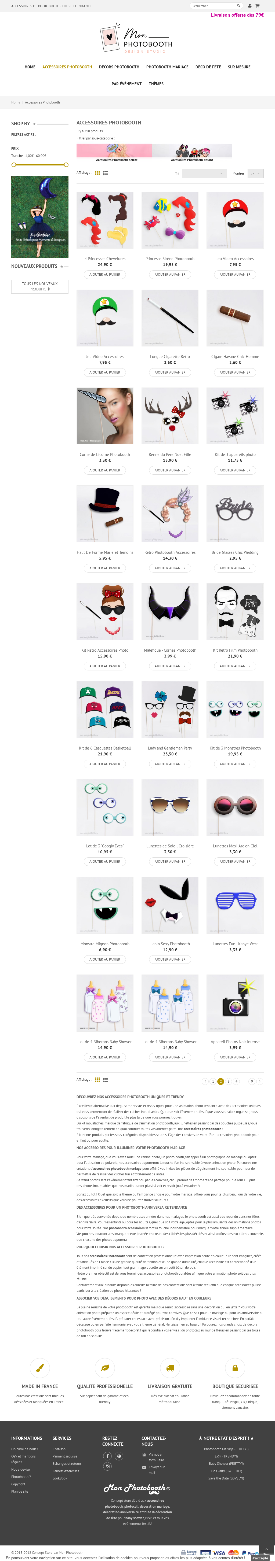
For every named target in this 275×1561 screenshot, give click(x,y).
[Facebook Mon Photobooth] (107, 1456)
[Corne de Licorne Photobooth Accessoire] (105, 416)
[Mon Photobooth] (137, 38)
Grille (97, 173)
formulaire (156, 1460)
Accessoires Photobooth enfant (192, 160)
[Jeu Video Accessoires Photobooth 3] (235, 220)
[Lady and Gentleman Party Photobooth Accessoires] (170, 709)
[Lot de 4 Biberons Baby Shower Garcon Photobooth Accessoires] (170, 1003)
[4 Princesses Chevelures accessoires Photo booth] (105, 220)
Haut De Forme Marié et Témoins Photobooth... (105, 554)
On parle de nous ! (24, 1449)
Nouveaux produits (34, 266)
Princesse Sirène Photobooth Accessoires (170, 261)
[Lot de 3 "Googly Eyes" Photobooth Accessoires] (105, 807)
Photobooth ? (21, 1476)
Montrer (238, 173)
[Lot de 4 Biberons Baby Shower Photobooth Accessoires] (105, 1003)
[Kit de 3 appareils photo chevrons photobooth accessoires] (235, 416)
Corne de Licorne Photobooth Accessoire (105, 457)
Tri (177, 173)
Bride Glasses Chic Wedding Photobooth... (235, 554)
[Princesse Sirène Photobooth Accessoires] (170, 220)
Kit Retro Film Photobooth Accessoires (235, 652)
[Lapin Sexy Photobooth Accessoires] (170, 905)
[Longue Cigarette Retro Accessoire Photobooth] (170, 318)
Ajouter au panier (104, 274)
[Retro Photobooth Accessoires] (170, 514)
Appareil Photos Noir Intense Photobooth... (235, 1044)
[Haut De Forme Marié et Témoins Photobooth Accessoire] (105, 514)
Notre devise (20, 1469)
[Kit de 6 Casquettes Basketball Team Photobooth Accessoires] (105, 709)
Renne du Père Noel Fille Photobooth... (170, 457)
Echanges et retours (67, 1463)
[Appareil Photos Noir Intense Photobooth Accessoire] (235, 1003)
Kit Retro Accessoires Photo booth (104, 652)
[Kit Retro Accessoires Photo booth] (105, 612)
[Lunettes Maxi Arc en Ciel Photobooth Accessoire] (235, 807)
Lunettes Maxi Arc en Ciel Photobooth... (235, 848)
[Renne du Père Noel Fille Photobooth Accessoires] (170, 416)
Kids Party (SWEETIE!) (226, 1471)
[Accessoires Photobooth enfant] (192, 151)
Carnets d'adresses (66, 1471)
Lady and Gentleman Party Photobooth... (170, 750)
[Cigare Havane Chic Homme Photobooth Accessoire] (235, 318)
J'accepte (260, 1558)
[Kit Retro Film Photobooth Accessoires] (235, 612)
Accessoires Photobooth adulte (117, 160)
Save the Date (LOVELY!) (226, 1478)
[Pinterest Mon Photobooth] (119, 1456)
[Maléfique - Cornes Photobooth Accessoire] (170, 612)
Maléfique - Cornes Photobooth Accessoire (170, 652)
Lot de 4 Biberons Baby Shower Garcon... (170, 1044)
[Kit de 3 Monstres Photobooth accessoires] (235, 709)
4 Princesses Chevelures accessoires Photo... (105, 261)
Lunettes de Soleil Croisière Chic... (170, 848)
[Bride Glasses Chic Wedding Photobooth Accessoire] (235, 514)
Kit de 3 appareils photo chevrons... (235, 457)
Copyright (18, 1484)
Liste (106, 173)
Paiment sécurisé (65, 1456)
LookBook (60, 1478)
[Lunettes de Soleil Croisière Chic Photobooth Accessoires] (170, 807)
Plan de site (19, 1491)
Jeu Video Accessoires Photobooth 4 (105, 359)
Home (15, 102)
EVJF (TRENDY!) (226, 1456)
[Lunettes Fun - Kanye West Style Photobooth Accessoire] (235, 905)
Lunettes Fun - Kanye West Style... (235, 946)
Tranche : (17, 155)
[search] (238, 5)
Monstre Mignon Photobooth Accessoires (105, 946)
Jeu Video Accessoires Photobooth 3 (235, 261)
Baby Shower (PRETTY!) (226, 1463)
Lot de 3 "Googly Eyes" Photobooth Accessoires (105, 848)
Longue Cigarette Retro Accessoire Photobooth (170, 359)
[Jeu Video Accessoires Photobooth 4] (105, 318)
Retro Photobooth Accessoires (170, 552)
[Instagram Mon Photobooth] (107, 1466)
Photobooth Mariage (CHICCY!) (226, 1449)
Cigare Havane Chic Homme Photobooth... (235, 359)
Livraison (59, 1449)
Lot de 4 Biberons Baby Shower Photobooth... (105, 1044)
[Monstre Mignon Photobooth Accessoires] (105, 905)
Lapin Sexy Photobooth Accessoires (170, 946)
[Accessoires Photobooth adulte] (117, 151)
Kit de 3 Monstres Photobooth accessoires (235, 750)
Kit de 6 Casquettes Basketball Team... (105, 750)
